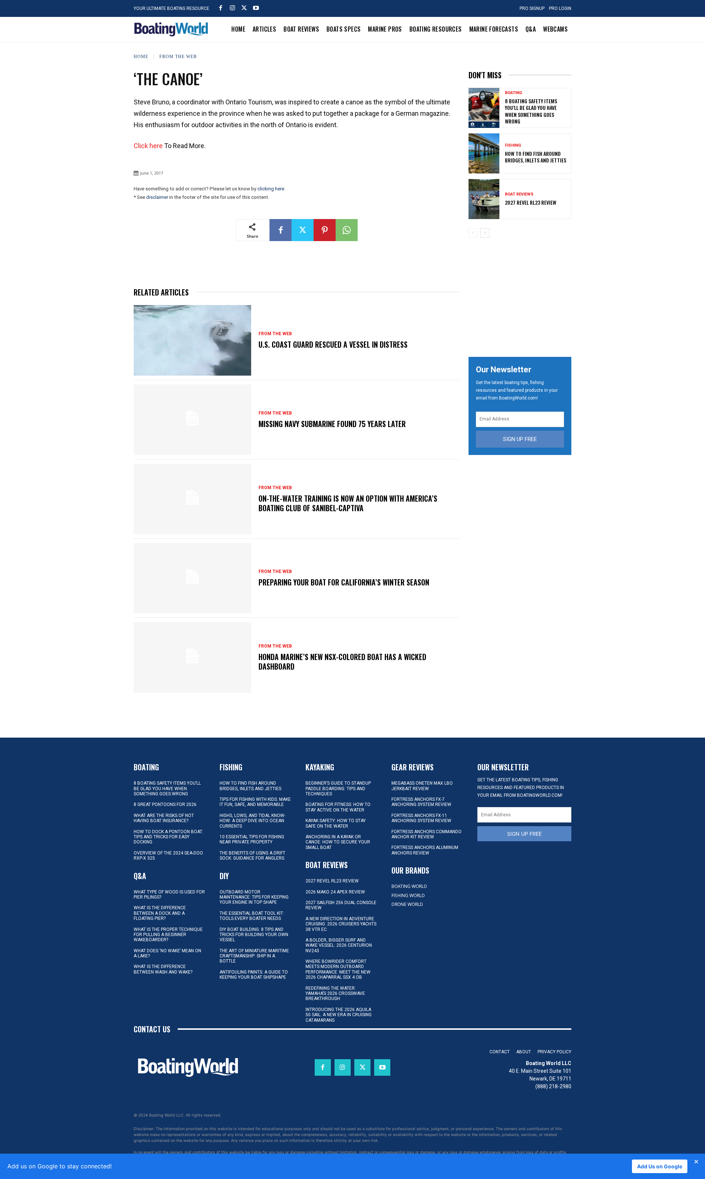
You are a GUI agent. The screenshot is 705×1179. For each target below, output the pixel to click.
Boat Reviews (519, 194)
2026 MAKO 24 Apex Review (335, 892)
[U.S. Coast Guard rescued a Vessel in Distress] (192, 340)
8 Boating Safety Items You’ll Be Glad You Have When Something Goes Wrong (531, 111)
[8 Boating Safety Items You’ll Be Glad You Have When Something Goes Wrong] (484, 108)
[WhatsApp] (347, 230)
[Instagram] (232, 8)
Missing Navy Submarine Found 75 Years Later (332, 423)
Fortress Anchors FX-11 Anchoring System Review (421, 818)
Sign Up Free (520, 439)
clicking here (270, 188)
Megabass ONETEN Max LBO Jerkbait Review (422, 786)
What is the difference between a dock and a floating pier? (160, 913)
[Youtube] (256, 8)
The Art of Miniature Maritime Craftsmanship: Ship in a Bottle (254, 956)
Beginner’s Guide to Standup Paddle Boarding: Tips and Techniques (338, 788)
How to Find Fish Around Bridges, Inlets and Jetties (535, 157)
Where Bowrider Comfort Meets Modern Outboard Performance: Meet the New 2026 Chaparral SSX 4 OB (338, 969)
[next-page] (484, 233)
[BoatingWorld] (173, 29)
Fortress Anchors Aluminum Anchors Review (424, 850)
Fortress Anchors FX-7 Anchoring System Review (421, 802)
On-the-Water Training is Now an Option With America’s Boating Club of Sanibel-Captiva (347, 503)
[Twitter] (244, 8)
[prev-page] (473, 233)
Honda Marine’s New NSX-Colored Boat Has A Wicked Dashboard (342, 661)
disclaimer (157, 197)
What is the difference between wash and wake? (163, 969)
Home (141, 56)
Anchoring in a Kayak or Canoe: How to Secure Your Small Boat (338, 842)
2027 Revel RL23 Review (530, 202)
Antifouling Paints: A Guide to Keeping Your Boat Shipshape (254, 975)
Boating (513, 93)
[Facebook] (221, 8)
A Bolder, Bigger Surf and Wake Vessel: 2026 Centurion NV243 (339, 945)
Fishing (513, 145)
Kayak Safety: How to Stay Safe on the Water (336, 823)
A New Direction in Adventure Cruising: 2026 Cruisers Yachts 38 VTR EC (341, 924)
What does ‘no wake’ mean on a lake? (167, 953)
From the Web (178, 56)
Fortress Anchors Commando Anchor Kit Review (426, 834)
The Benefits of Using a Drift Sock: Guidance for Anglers (252, 855)
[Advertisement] (524, 295)
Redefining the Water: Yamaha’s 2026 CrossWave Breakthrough (335, 993)
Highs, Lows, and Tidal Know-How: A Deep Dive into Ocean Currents (252, 821)
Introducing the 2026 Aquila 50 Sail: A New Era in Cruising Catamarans (339, 1015)
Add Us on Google (659, 1166)
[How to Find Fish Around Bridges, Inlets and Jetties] (484, 153)
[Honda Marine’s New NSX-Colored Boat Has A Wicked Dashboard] (192, 657)
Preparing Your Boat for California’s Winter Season (343, 582)
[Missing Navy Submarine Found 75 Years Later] (192, 419)
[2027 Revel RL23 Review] (484, 199)
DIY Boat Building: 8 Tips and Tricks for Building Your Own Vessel (254, 935)
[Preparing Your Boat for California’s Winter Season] (192, 578)
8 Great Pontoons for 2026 (165, 804)
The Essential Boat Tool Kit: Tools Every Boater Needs (252, 916)
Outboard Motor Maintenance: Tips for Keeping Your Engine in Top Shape (254, 897)
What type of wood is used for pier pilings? (169, 894)
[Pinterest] (325, 230)
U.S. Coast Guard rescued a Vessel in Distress (333, 344)
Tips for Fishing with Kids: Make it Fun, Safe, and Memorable (255, 802)
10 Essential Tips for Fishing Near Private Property (252, 839)
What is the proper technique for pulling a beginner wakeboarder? (168, 935)
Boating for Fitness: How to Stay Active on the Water (338, 807)
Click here (148, 146)
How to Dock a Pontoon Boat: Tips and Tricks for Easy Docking (168, 837)
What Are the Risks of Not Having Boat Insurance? (164, 818)
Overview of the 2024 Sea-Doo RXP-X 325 (168, 855)
